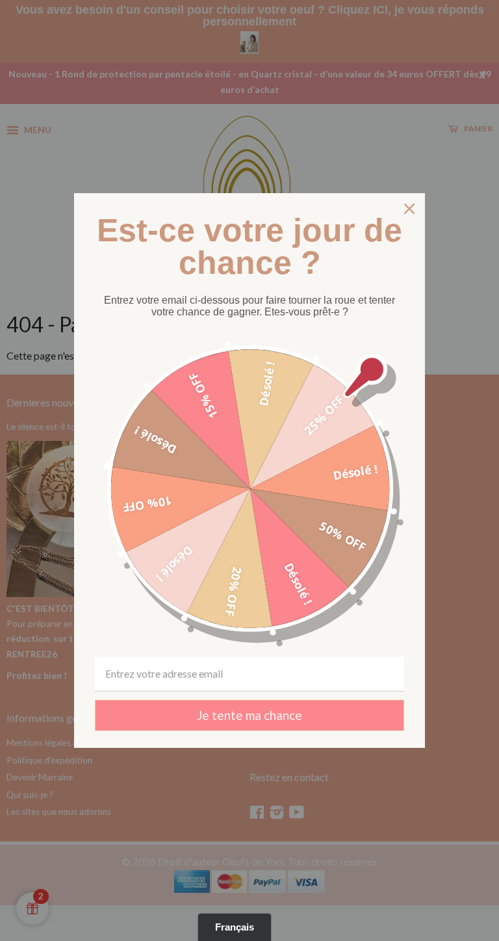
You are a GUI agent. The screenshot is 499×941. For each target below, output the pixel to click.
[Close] (409, 208)
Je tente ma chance (249, 715)
